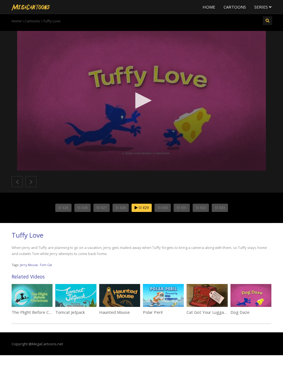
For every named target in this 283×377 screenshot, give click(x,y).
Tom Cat (46, 265)
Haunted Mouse (114, 312)
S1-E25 (63, 207)
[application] (141, 101)
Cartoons (235, 7)
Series (261, 7)
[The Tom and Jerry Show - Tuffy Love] (31, 6)
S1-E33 (220, 207)
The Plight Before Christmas (38, 312)
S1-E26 (82, 207)
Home (209, 7)
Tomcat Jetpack (70, 312)
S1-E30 (163, 207)
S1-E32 (201, 207)
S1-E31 (182, 207)
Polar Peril (153, 312)
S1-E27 (101, 207)
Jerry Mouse (29, 265)
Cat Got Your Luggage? (209, 312)
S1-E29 (143, 207)
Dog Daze (240, 312)
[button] (141, 100)
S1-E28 (121, 207)
